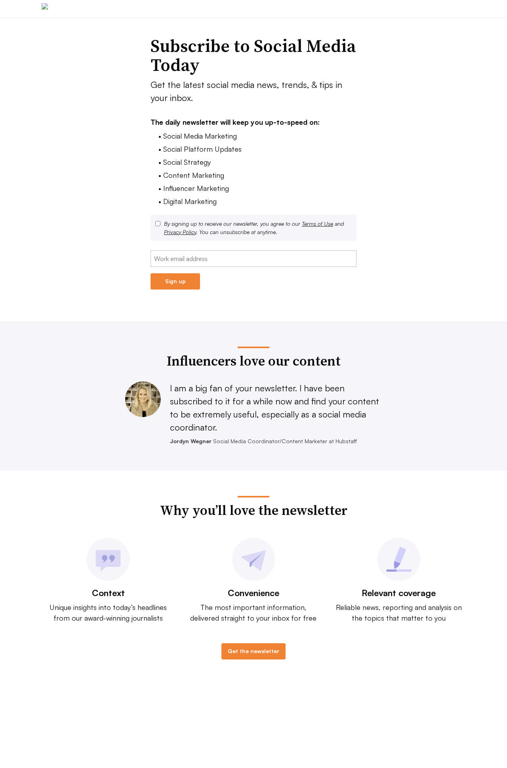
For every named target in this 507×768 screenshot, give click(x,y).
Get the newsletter (253, 651)
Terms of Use (317, 223)
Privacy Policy (180, 232)
